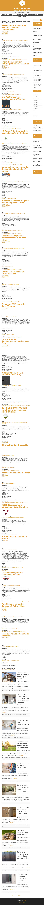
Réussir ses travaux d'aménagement (16, 737)
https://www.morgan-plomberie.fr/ (9, 198)
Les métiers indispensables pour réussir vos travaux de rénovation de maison (23, 699)
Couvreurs (35, 100)
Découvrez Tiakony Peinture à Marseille (10, 660)
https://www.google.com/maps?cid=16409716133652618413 (14, 502)
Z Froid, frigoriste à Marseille (15, 445)
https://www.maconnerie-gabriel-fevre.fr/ (10, 301)
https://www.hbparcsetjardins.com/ (9, 162)
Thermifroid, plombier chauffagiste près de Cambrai (15, 62)
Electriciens (36, 102)
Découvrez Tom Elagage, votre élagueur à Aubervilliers (13, 631)
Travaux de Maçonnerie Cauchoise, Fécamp (12, 573)
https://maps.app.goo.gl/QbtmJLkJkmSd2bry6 (11, 128)
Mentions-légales (22, 902)
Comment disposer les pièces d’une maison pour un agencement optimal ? (23, 789)
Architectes (36, 93)
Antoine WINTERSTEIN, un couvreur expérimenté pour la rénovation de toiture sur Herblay (14, 402)
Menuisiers (5, 824)
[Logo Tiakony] (5, 637)
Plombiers (35, 112)
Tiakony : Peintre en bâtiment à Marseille (15, 634)
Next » (19, 895)
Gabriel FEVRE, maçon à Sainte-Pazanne (13, 272)
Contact (24, 900)
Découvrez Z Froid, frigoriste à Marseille (10, 470)
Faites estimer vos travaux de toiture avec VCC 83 (12, 567)
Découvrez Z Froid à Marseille (8, 467)
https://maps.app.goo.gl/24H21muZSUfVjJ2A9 (11, 94)
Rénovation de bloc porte (13, 891)
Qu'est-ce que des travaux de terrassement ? (18, 847)
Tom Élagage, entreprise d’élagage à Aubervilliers (13, 605)
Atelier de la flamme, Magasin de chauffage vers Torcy (15, 201)
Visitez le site (4, 440)
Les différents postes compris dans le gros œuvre (23, 675)
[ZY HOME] (6, 418)
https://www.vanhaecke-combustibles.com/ (11, 500)
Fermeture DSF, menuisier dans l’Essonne (14, 305)
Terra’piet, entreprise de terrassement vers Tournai (14, 236)
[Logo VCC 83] (5, 540)
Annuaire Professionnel (20, 12)
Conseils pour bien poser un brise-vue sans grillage (18, 870)
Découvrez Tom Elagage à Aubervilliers (10, 628)
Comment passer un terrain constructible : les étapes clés (22, 744)
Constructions (5, 690)
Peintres (35, 110)
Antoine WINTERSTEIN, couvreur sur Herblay (12, 373)
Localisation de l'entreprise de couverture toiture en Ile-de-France (16, 405)
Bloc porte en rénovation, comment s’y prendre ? (22, 877)
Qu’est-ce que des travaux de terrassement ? (22, 832)
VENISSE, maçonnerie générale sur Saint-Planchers (15, 506)
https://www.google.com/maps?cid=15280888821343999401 (14, 59)
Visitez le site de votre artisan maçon (9, 534)
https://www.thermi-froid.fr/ (8, 91)
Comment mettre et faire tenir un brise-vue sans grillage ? (23, 856)
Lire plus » (21, 688)
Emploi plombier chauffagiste (8, 669)
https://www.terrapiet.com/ (7, 266)
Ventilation (35, 117)
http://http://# (5, 442)
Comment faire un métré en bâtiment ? (17, 780)
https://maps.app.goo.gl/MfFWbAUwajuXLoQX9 (12, 164)
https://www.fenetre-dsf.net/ (8, 334)
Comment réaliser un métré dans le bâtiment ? (23, 766)
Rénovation (5, 714)
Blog (28, 12)
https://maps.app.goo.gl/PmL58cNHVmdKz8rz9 (12, 269)
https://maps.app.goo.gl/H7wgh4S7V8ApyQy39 (12, 337)
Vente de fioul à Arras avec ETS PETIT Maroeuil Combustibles (14, 27)
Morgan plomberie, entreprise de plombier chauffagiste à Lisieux (15, 169)
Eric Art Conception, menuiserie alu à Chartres (13, 97)
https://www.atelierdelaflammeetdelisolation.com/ (12, 230)
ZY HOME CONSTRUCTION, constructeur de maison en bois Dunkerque (14, 409)
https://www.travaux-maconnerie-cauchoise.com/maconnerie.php (16, 601)
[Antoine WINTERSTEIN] (6, 384)
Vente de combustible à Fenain (16, 472)
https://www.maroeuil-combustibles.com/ (10, 56)
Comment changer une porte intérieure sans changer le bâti (23, 810)
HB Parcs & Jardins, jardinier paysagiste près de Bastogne (15, 132)
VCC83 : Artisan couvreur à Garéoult (14, 537)
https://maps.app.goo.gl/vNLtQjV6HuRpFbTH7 (11, 233)
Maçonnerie (36, 104)
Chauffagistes (36, 96)
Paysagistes (5, 870)
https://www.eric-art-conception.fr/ (9, 126)
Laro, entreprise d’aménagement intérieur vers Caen (15, 341)
